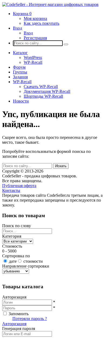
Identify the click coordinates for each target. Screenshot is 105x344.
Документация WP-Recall (47, 91)
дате (13, 261)
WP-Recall (33, 62)
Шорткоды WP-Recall (43, 96)
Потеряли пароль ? (29, 318)
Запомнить (19, 313)
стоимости (33, 261)
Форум (19, 67)
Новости (21, 101)
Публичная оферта (19, 185)
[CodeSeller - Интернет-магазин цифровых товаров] (50, 4)
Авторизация (14, 323)
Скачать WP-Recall (41, 86)
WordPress (33, 57)
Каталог (20, 52)
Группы (20, 72)
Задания (20, 77)
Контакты (11, 190)
